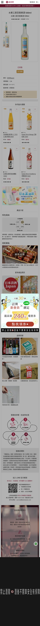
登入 (37, 2)
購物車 (33, 2)
